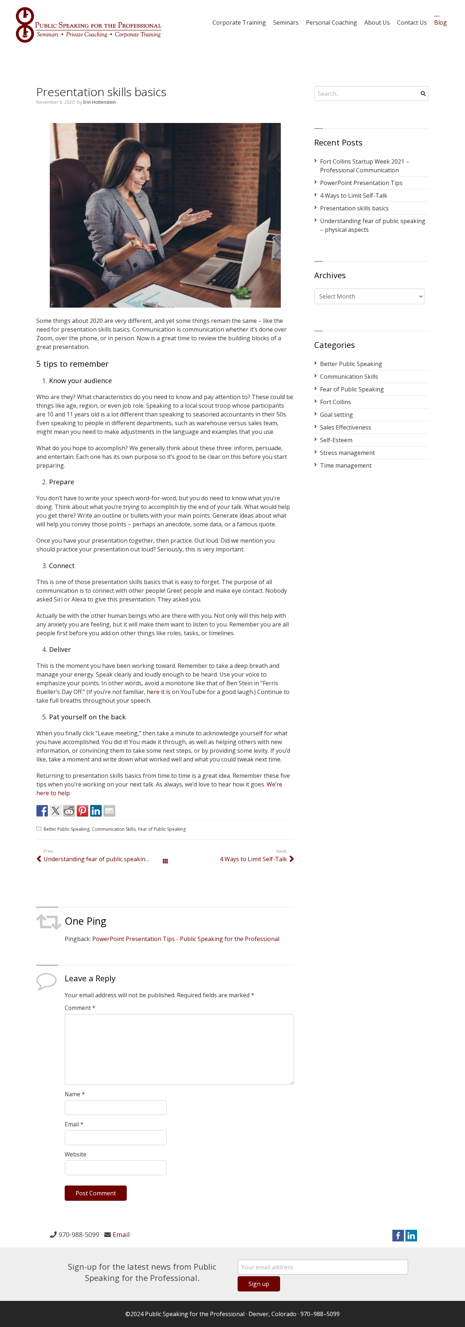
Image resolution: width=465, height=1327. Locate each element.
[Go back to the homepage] (89, 24)
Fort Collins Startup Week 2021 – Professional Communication (364, 165)
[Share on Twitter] (55, 811)
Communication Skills (114, 829)
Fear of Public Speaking (162, 829)
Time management (346, 465)
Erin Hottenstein (99, 102)
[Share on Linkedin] (96, 811)
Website (75, 1154)
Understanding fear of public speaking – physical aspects (104, 859)
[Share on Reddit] (69, 811)
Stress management (347, 453)
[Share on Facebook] (42, 811)
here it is (158, 692)
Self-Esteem (336, 440)
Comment (80, 1008)
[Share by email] (109, 811)
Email (74, 1124)
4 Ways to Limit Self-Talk (253, 859)
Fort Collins (335, 402)
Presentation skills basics (354, 208)
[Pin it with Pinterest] (82, 811)
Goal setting (336, 415)
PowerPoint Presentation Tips (361, 183)
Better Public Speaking (66, 829)
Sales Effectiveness (345, 427)
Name (75, 1094)
